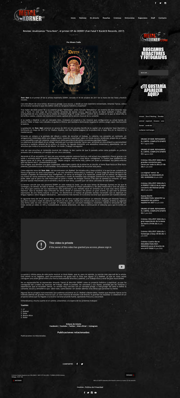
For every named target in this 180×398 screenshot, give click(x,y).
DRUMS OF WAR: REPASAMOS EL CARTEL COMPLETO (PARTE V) (153, 141)
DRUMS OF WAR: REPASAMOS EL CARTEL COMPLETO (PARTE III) (153, 210)
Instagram (93, 326)
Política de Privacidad (94, 387)
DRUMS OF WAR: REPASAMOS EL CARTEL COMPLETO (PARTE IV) (153, 151)
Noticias (82, 18)
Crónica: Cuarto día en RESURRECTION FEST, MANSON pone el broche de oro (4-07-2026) (152, 244)
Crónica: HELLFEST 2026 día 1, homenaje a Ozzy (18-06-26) (153, 232)
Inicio (73, 18)
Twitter (72, 326)
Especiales (142, 18)
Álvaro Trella (75, 42)
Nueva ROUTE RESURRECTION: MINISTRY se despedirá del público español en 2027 (153, 199)
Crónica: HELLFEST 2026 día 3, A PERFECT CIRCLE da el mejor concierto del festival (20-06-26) (153, 186)
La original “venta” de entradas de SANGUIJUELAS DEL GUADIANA (152, 174)
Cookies (80, 387)
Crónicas (117, 18)
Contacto (163, 18)
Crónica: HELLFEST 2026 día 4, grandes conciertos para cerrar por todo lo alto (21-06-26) (153, 163)
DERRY (65, 97)
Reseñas (106, 18)
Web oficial (82, 326)
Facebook (54, 326)
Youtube (63, 326)
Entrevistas (129, 18)
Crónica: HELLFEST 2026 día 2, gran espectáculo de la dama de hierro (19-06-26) (153, 221)
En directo (94, 18)
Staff (153, 18)
